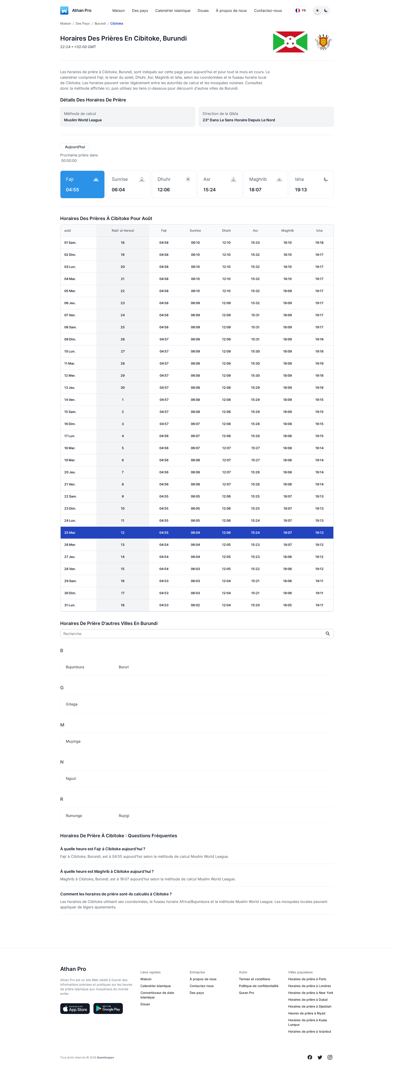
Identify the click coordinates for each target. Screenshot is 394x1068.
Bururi (124, 667)
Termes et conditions (254, 979)
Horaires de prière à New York (310, 993)
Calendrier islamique (172, 10)
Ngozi (71, 778)
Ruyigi (124, 815)
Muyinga (73, 741)
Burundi (100, 23)
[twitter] (320, 1057)
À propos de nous (231, 10)
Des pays (140, 10)
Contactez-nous (268, 10)
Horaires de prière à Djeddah (309, 1006)
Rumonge (74, 815)
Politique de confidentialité (258, 986)
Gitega (72, 704)
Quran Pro (246, 993)
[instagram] (330, 1057)
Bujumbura (75, 667)
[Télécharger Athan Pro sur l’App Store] (75, 1008)
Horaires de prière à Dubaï (307, 999)
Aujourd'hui (75, 147)
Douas (203, 10)
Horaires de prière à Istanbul (309, 1031)
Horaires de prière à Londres (309, 986)
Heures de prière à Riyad (306, 1013)
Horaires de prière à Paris (307, 979)
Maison (118, 10)
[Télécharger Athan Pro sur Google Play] (108, 1008)
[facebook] (310, 1057)
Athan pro (81, 10)
